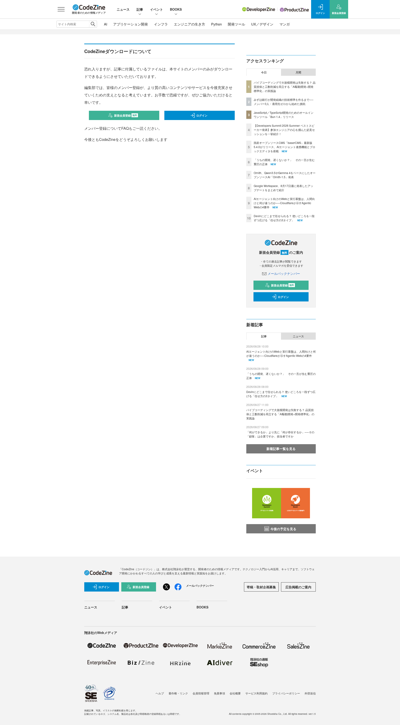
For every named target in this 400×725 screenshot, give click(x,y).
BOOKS (176, 9)
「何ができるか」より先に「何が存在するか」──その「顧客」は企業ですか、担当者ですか (280, 434)
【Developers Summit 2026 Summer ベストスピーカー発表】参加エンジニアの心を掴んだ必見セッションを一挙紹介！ (284, 129)
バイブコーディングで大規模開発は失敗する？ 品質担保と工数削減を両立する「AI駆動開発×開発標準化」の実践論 (285, 86)
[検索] (93, 24)
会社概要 (235, 693)
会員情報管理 (201, 693)
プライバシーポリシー (286, 693)
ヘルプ (160, 693)
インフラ (161, 24)
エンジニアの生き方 (189, 24)
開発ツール (236, 24)
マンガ (284, 24)
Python (216, 24)
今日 (264, 72)
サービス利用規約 (256, 693)
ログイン (201, 115)
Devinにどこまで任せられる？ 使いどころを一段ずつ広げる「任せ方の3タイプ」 (284, 218)
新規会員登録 (125, 115)
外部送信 (310, 693)
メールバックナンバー (284, 273)
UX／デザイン (262, 24)
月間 (298, 72)
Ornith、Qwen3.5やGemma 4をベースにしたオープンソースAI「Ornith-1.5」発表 (285, 175)
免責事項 (219, 693)
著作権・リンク (178, 693)
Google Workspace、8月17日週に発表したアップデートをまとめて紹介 (283, 188)
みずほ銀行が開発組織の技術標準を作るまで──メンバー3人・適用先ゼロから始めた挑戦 (283, 102)
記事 (140, 9)
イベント (156, 9)
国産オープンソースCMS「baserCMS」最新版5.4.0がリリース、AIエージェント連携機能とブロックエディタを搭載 (284, 147)
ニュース (123, 9)
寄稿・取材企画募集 (261, 587)
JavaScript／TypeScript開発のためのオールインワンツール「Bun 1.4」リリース (283, 115)
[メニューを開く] (61, 9)
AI (105, 24)
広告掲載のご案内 (298, 587)
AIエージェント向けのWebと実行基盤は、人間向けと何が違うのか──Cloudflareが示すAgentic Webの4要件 (284, 203)
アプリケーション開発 (130, 24)
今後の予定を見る (283, 528)
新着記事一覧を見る (281, 448)
